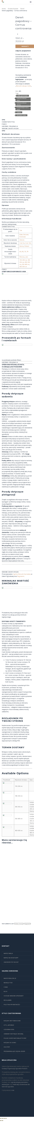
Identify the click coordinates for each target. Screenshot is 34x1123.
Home (4, 9)
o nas (12, 1090)
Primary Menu (30, 2)
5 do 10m (28, 243)
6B (23, 252)
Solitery (19, 112)
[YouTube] (20, 1103)
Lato (26, 257)
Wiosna (21, 257)
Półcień (26, 246)
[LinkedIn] (16, 1103)
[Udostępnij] (4, 1118)
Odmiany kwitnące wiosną (22, 104)
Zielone (21, 240)
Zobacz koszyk (19, 924)
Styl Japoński (9, 1025)
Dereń (22, 9)
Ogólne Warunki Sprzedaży (22, 574)
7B (27, 252)
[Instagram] (18, 1103)
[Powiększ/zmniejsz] (0, 1118)
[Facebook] (13, 1103)
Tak (20, 230)
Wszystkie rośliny (21, 115)
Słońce (21, 246)
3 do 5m (22, 243)
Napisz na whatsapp (11, 958)
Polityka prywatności (12, 1004)
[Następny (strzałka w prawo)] (2, 1120)
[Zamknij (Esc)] (6, 1118)
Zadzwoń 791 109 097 (11, 962)
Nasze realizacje (10, 978)
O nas (6, 987)
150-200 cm (23, 260)
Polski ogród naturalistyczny (15, 1038)
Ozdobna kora (9, 1029)
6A (20, 252)
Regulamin (20, 576)
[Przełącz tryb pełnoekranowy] (2, 1118)
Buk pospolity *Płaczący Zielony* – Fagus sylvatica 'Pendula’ (9, 916)
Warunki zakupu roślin (23, 86)
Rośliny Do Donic (10, 1042)
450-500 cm (23, 267)
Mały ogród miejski (23, 95)
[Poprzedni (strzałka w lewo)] (0, 1120)
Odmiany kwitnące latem (22, 99)
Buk (3, 912)
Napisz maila (8, 953)
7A (25, 252)
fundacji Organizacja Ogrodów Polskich (14, 1068)
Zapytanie (27, 924)
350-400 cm (25, 264)
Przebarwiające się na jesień (22, 108)
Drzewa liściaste (13, 9)
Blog (5, 991)
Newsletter (8, 983)
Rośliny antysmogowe (12, 1021)
